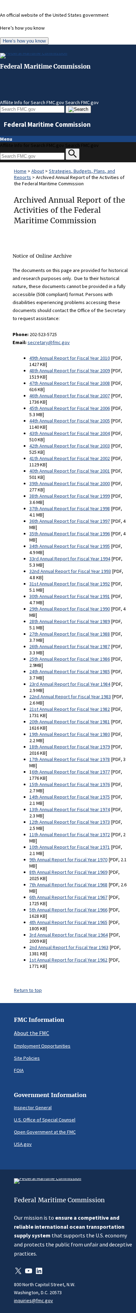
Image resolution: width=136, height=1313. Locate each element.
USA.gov (23, 1144)
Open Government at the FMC (45, 1132)
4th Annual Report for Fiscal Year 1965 (68, 922)
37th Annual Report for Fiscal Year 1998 (69, 508)
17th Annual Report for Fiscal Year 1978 (69, 759)
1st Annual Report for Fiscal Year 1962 (68, 960)
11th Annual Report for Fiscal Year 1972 (69, 834)
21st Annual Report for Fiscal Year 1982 (69, 709)
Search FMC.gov (82, 102)
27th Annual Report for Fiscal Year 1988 (69, 634)
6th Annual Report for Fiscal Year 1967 (68, 897)
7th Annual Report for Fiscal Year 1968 (68, 884)
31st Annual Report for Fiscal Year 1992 (69, 584)
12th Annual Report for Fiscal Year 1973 (69, 822)
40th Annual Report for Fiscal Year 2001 (69, 471)
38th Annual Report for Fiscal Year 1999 (69, 496)
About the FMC (31, 1033)
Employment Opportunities (42, 1046)
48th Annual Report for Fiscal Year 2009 (69, 370)
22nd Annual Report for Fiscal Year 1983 (70, 696)
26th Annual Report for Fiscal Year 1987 (69, 646)
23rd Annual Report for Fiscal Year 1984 (69, 684)
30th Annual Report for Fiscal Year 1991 (69, 596)
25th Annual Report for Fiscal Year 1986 (69, 659)
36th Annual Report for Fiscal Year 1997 (69, 521)
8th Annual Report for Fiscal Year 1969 (68, 872)
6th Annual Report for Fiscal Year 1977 (71, 772)
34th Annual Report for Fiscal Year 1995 (69, 546)
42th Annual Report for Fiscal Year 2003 (69, 446)
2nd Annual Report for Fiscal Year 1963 (68, 947)
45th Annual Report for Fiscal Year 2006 (69, 408)
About (37, 171)
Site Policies (27, 1058)
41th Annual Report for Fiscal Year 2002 (69, 458)
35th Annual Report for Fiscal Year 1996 (69, 533)
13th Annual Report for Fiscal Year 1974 (69, 809)
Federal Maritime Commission (45, 66)
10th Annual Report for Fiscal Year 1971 (69, 847)
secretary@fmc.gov (49, 342)
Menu (6, 139)
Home (20, 171)
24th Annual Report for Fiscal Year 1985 (69, 671)
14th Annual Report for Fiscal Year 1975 (69, 797)
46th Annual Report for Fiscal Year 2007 (69, 396)
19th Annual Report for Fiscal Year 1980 (69, 734)
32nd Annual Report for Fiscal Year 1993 (70, 571)
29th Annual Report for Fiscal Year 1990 (69, 609)
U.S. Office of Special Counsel (44, 1120)
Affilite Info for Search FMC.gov (32, 102)
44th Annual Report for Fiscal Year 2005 (69, 421)
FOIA (19, 1070)
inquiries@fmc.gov (33, 1300)
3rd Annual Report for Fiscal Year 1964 (68, 935)
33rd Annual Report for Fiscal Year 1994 (69, 559)
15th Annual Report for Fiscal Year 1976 (69, 784)
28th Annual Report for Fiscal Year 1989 (69, 621)
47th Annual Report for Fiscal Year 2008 (69, 383)
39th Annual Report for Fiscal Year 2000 (69, 483)
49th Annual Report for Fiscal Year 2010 (69, 358)
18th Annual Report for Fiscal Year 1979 (69, 747)
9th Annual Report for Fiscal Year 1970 (68, 859)
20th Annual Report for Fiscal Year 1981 (69, 721)
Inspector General (33, 1107)
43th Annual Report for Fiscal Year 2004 (69, 433)
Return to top (28, 990)
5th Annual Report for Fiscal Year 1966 (68, 910)
